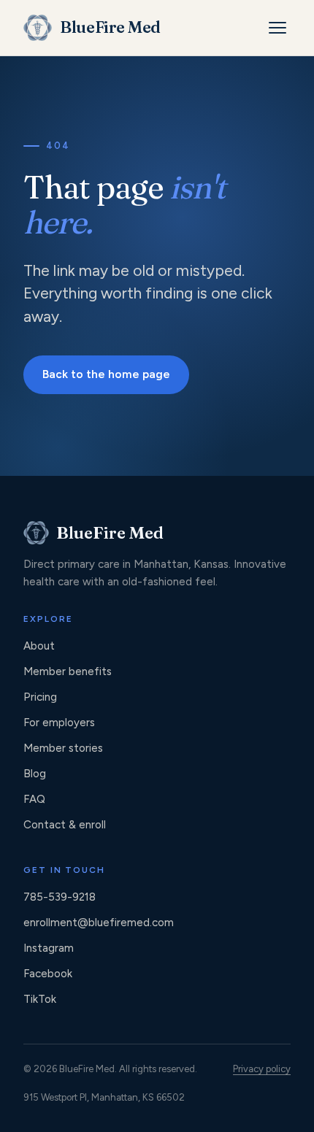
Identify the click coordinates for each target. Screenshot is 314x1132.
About (39, 645)
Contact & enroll (64, 824)
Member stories (63, 748)
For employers (59, 722)
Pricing (40, 697)
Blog (34, 773)
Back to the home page (106, 374)
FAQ (34, 799)
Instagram (48, 948)
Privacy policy (262, 1068)
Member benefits (67, 671)
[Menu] (277, 28)
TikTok (39, 999)
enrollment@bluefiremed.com (98, 922)
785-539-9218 (59, 897)
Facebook (47, 973)
